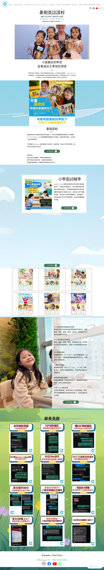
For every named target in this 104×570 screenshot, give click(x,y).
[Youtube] (97, 8)
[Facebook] (94, 8)
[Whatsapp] (100, 8)
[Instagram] (90, 8)
